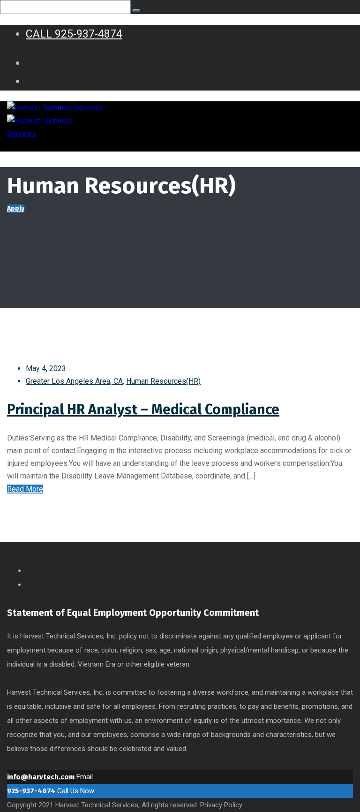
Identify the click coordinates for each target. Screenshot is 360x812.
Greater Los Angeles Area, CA (74, 381)
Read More (25, 489)
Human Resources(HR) (163, 381)
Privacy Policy (221, 805)
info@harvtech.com (41, 777)
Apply (15, 208)
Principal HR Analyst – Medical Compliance (143, 409)
